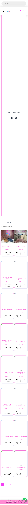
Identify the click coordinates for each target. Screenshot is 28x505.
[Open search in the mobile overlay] (14, 3)
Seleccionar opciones (7, 253)
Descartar (19, 501)
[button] (3, 11)
